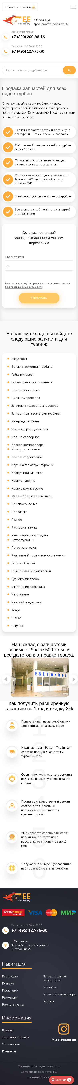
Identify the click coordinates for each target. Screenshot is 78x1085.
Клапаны (8, 983)
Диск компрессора (25, 398)
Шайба (16, 618)
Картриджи (10, 976)
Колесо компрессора (27, 445)
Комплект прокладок (26, 457)
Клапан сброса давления (29, 429)
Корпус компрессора (27, 488)
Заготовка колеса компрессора (34, 406)
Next (73, 679)
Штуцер (17, 626)
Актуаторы (19, 359)
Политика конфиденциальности (39, 1066)
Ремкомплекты (13, 1004)
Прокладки (10, 990)
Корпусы (49, 987)
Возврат (8, 1030)
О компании (11, 1044)
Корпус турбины (23, 480)
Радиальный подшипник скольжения (38, 555)
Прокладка (19, 512)
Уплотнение (20, 594)
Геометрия (10, 997)
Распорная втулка (24, 527)
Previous (6, 679)
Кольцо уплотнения (25, 449)
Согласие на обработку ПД (39, 1072)
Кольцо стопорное (25, 437)
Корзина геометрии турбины (32, 465)
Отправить (39, 298)
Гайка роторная (22, 374)
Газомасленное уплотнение (31, 382)
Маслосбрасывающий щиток (32, 496)
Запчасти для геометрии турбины (35, 413)
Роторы (49, 1001)
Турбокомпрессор (25, 579)
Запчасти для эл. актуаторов (55, 978)
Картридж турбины (25, 421)
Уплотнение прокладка (28, 587)
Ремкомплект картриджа (29, 535)
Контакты (9, 1051)
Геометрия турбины (25, 390)
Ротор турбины (22, 540)
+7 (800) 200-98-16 (28, 37)
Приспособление (24, 504)
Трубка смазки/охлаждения (31, 571)
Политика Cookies (39, 1077)
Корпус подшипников (27, 473)
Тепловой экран (23, 563)
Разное (16, 519)
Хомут (15, 610)
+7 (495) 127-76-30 (27, 51)
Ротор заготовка (23, 547)
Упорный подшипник (26, 602)
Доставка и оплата (15, 1037)
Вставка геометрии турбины (32, 367)
